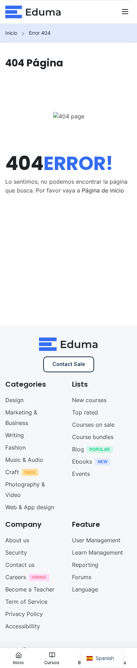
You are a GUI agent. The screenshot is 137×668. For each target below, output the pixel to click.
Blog (78, 449)
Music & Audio (24, 459)
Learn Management (97, 552)
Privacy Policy (24, 613)
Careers (15, 577)
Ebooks (82, 461)
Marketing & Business (21, 417)
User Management (96, 540)
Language (85, 589)
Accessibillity (22, 626)
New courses (89, 400)
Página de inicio (103, 190)
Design (14, 400)
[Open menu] (126, 12)
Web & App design (29, 507)
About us (17, 540)
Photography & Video (25, 489)
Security (16, 552)
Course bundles (92, 436)
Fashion (15, 447)
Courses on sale (93, 424)
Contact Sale (68, 364)
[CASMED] (33, 11)
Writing (14, 435)
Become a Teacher (29, 589)
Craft (12, 472)
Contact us (19, 564)
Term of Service (26, 601)
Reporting (85, 564)
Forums (81, 577)
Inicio (11, 33)
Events (81, 473)
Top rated (85, 412)
